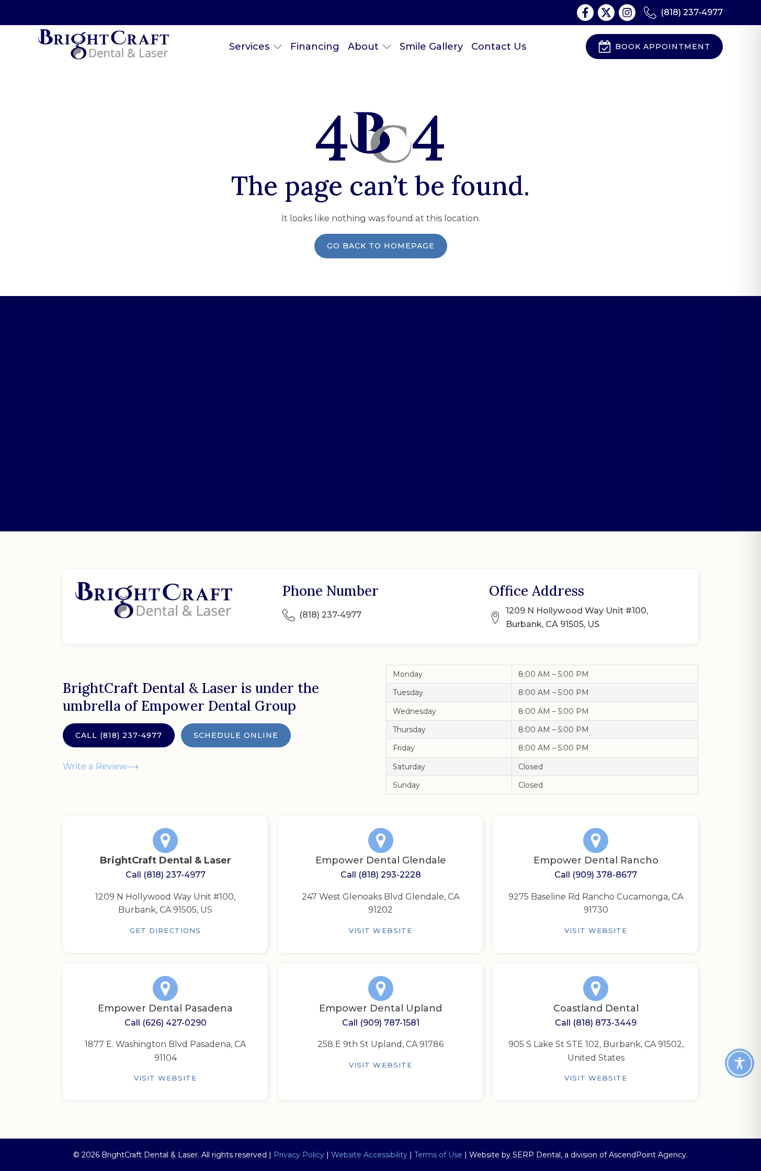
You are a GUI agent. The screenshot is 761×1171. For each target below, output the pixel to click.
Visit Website (380, 930)
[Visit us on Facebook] (585, 12)
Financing (314, 46)
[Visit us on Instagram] (627, 12)
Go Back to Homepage (381, 246)
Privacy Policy (299, 1154)
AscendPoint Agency (647, 1154)
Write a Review (95, 766)
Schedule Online (236, 735)
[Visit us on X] (606, 12)
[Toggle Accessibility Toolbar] (739, 1063)
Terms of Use (438, 1154)
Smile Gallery (431, 46)
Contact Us (498, 46)
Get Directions (165, 930)
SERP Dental (537, 1154)
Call (118, 735)
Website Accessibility (369, 1154)
